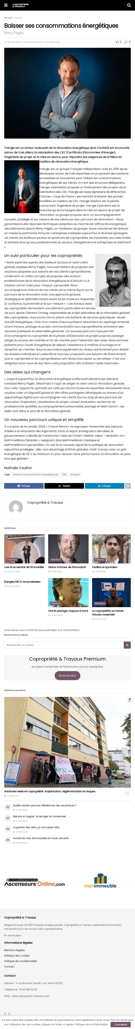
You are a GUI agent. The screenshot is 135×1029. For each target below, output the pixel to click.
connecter (31, 630)
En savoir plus (67, 675)
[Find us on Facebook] (5, 1014)
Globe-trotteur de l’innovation (67, 567)
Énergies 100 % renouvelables (22, 582)
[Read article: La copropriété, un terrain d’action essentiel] (112, 592)
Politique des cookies (17, 955)
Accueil (8, 17)
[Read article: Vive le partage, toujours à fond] (68, 592)
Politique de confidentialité (20, 961)
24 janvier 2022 (13, 42)
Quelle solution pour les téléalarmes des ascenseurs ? (44, 805)
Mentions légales (14, 950)
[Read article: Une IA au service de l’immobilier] (24, 548)
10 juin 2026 (56, 571)
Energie (75, 474)
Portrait (18, 17)
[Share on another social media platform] (128, 486)
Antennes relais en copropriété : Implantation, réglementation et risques (49, 791)
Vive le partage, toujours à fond (68, 611)
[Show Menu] (6, 5)
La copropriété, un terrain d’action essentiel (108, 612)
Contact (9, 966)
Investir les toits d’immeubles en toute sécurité (41, 838)
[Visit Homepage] (20, 5)
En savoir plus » (13, 935)
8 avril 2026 (56, 615)
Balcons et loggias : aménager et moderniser (39, 816)
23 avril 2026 (13, 586)
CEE (64, 474)
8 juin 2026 (99, 571)
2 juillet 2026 (13, 571)
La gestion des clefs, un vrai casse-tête (36, 827)
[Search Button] (129, 5)
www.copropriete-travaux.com (31, 996)
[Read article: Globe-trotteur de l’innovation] (68, 548)
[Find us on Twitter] (9, 1014)
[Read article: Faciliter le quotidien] (112, 548)
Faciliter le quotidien (104, 567)
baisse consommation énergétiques (35, 474)
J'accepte (120, 1024)
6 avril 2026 (100, 619)
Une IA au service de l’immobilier (24, 567)
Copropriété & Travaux (45, 502)
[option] (35, 882)
